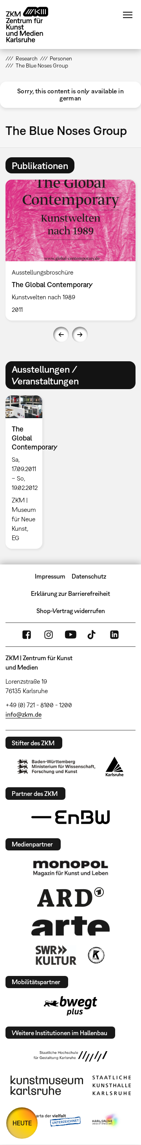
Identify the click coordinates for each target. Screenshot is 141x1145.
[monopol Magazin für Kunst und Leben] (70, 868)
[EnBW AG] (70, 817)
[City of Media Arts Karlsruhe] (106, 1120)
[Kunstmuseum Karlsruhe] (47, 1085)
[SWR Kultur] (56, 955)
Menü (128, 15)
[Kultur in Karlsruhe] (95, 955)
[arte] (70, 926)
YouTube (70, 634)
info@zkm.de (23, 714)
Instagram (48, 634)
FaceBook (26, 634)
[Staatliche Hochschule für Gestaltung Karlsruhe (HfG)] (70, 1056)
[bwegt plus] (70, 1006)
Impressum (50, 576)
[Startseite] (32, 24)
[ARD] (70, 897)
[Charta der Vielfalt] (50, 1120)
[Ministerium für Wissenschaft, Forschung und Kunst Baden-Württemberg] (56, 766)
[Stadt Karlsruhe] (114, 766)
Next (80, 334)
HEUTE (22, 1123)
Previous (61, 334)
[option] (26, 472)
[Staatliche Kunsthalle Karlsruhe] (111, 1085)
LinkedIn (114, 634)
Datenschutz (89, 576)
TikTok (92, 634)
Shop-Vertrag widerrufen (70, 610)
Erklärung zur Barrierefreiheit (70, 593)
